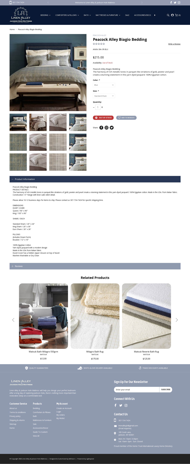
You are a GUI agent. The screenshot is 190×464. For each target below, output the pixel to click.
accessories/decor (40, 428)
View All (36, 436)
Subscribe (165, 390)
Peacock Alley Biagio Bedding (30, 29)
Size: (96, 91)
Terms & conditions (18, 412)
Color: (96, 80)
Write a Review (174, 44)
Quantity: (97, 102)
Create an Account (63, 408)
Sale (127, 15)
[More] (155, 15)
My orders (60, 415)
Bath (86, 15)
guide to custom (40, 432)
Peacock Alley (99, 35)
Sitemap (13, 424)
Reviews (19, 266)
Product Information (25, 179)
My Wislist (60, 418)
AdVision (72, 459)
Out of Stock (105, 118)
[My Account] (172, 15)
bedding (36, 408)
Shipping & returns (17, 420)
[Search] (168, 15)
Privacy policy (15, 416)
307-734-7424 (124, 420)
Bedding (45, 15)
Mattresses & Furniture (107, 15)
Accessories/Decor (143, 15)
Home (12, 29)
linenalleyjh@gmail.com (128, 425)
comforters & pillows (42, 412)
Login (58, 411)
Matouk (43, 354)
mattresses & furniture (42, 420)
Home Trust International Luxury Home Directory (152, 446)
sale (34, 424)
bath (35, 416)
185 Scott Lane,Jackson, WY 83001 (126, 433)
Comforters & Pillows (66, 15)
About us (13, 408)
